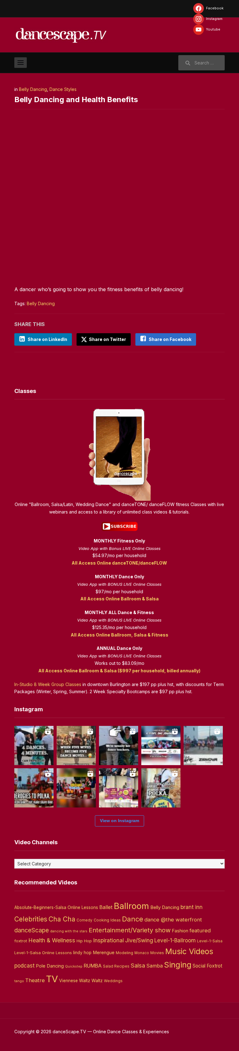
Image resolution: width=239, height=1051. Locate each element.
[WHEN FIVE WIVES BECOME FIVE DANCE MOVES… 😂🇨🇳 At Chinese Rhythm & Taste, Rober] (76, 745)
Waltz (97, 980)
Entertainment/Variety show (130, 930)
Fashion (180, 931)
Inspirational (108, 940)
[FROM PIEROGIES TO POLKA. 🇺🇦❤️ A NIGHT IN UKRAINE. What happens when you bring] (34, 787)
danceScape (31, 930)
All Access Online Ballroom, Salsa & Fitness (119, 634)
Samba (154, 966)
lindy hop (82, 952)
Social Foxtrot (207, 966)
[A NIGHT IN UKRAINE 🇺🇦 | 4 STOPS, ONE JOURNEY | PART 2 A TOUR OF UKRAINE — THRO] (160, 745)
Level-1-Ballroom (175, 940)
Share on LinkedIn (47, 339)
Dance (132, 919)
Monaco (141, 953)
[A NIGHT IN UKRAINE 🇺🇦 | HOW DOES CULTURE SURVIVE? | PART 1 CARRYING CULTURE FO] (203, 745)
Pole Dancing (50, 966)
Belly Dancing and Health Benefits (76, 99)
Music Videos (189, 951)
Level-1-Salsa (210, 941)
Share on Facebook (170, 339)
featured (200, 930)
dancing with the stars (68, 931)
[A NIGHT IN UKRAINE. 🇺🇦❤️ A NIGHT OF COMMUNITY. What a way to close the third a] (76, 787)
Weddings (113, 981)
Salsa (138, 965)
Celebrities (30, 919)
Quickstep (73, 966)
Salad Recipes (116, 966)
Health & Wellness (51, 940)
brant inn (191, 907)
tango (19, 981)
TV (52, 978)
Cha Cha (62, 919)
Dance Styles (63, 89)
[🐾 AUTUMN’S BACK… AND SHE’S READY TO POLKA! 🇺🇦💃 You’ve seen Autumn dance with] (160, 787)
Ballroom (131, 906)
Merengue (104, 952)
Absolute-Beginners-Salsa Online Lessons (56, 907)
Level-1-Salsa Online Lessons (43, 952)
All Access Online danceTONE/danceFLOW (119, 563)
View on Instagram (119, 820)
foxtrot (20, 940)
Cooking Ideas (107, 920)
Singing (177, 964)
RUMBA (93, 966)
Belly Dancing (33, 89)
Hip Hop (84, 940)
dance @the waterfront (173, 919)
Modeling (124, 952)
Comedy (84, 920)
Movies (157, 952)
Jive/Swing (139, 940)
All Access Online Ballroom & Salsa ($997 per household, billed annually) (119, 670)
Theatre (35, 980)
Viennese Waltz (74, 980)
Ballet (106, 907)
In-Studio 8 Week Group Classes (47, 684)
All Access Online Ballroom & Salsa (119, 598)
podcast (24, 965)
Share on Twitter (107, 339)
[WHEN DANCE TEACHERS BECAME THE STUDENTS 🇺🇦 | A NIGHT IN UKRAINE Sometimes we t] (118, 745)
